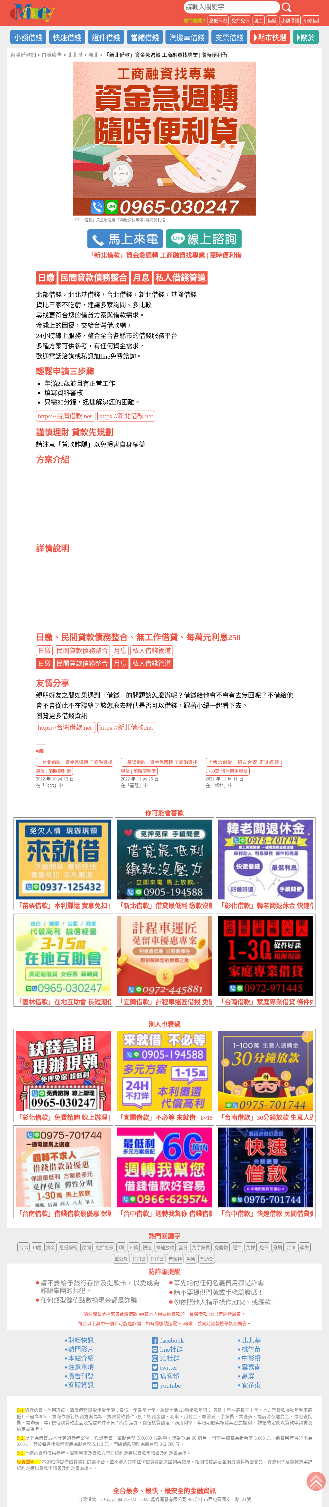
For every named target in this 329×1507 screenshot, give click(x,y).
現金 (258, 20)
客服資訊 (81, 1385)
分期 (277, 1247)
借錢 (272, 20)
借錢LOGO (32, 13)
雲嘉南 (251, 1367)
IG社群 (170, 1358)
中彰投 (251, 1358)
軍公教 (121, 1259)
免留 (190, 1259)
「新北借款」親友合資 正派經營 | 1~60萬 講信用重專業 (244, 767)
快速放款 (165, 1247)
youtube (170, 1385)
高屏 (248, 1376)
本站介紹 (81, 1358)
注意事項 (81, 1367)
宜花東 (251, 1385)
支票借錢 (229, 38)
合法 (291, 1247)
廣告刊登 (81, 1376)
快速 (147, 1247)
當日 (183, 1247)
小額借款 (313, 20)
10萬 (133, 1247)
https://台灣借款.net (65, 416)
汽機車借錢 (187, 38)
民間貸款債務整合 (82, 650)
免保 (264, 1247)
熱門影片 (81, 1349)
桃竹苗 (251, 1349)
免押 (250, 1247)
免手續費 (201, 1247)
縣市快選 (272, 38)
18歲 (36, 1247)
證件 (237, 1247)
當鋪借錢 (145, 38)
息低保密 (218, 20)
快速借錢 (67, 38)
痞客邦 (169, 1376)
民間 (86, 1247)
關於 (308, 38)
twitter (168, 1367)
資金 (50, 1247)
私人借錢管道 (151, 650)
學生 (304, 1247)
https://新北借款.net (126, 416)
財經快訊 (81, 1340)
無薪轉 (175, 1259)
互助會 (206, 1259)
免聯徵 (221, 1247)
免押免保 (241, 20)
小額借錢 (290, 20)
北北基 (251, 1340)
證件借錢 (106, 38)
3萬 (121, 1247)
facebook (172, 1340)
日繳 (44, 650)
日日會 (139, 1259)
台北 (23, 1247)
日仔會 (157, 1259)
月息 (120, 650)
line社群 (171, 1349)
